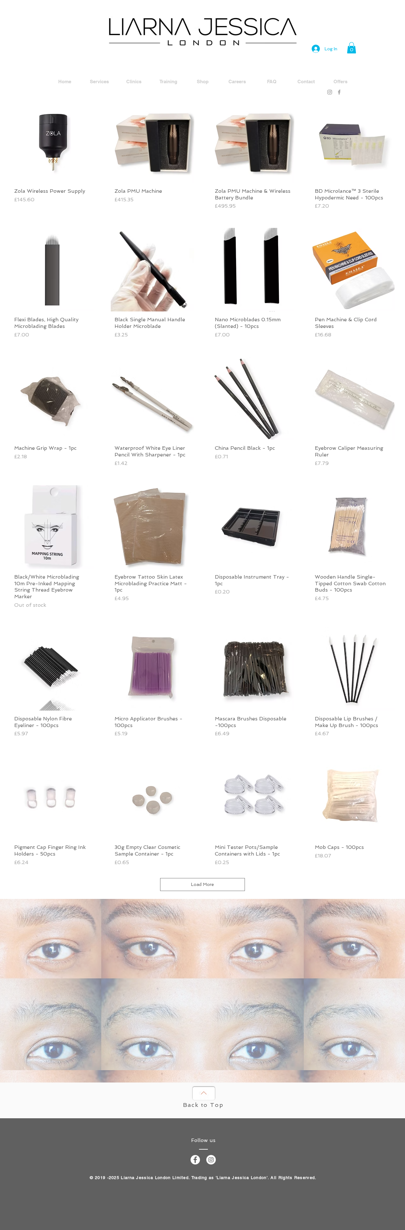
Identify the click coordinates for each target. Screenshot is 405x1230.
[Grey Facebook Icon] (339, 92)
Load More (202, 884)
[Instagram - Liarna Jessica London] (211, 1159)
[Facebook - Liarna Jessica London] (195, 1159)
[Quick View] (52, 141)
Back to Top (203, 1104)
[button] (351, 47)
